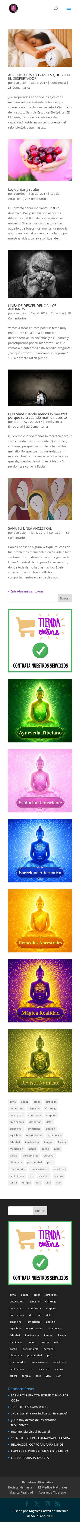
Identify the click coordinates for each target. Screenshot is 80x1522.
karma (62, 1142)
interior (48, 1142)
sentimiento (17, 1176)
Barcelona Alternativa (37, 1482)
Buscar (65, 598)
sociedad (43, 1176)
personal (49, 1155)
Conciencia (58, 83)
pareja (13, 1155)
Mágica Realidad (21, 1492)
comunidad (16, 1115)
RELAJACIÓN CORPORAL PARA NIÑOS (37, 1444)
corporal (51, 1115)
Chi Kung (50, 1108)
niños (57, 1149)
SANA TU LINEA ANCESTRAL (30, 528)
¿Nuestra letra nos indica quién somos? (39, 1413)
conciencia (34, 1115)
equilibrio (15, 1135)
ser (31, 1176)
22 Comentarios (37, 426)
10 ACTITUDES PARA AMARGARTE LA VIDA (40, 1438)
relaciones (59, 1169)
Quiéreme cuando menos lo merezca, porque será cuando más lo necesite (38, 416)
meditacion (16, 1149)
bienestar (34, 1108)
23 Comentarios (19, 87)
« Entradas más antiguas (25, 591)
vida (48, 1182)
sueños (58, 1176)
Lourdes (19, 194)
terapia (26, 1182)
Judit (17, 422)
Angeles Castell (40, 1511)
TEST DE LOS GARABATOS (29, 1407)
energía (50, 1128)
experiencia (55, 1135)
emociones (34, 1128)
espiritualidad (34, 1135)
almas (24, 1101)
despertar (35, 1122)
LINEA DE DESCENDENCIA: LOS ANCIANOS (32, 307)
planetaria (16, 1162)
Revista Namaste (20, 1487)
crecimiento (17, 1122)
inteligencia (32, 1142)
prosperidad (34, 1162)
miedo (45, 1149)
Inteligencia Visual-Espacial (30, 1432)
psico (50, 1162)
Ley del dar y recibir (23, 189)
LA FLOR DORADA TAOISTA (30, 1458)
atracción (51, 1101)
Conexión (57, 313)
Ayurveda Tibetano (52, 1492)
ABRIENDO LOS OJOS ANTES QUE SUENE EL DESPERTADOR (40, 77)
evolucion (21, 83)
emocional (16, 1128)
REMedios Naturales (52, 1487)
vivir (58, 1182)
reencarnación (39, 1169)
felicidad (15, 1142)
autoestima (16, 1108)
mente (32, 1149)
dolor (49, 1122)
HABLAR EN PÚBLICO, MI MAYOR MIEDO (39, 1451)
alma (13, 1101)
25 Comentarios (36, 199)
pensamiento (30, 1155)
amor (37, 1101)
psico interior (17, 1169)
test (38, 1182)
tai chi (13, 1182)
